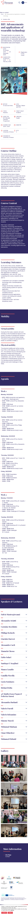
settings (12, 910)
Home (2, 14)
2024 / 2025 (6, 126)
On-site (5, 105)
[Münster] (5, 888)
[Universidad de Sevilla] (4, 878)
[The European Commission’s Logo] (9, 896)
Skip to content (4, 12)
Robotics (5, 112)
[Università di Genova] (17, 878)
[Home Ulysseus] (7, 2)
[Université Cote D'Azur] (10, 878)
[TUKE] (5, 883)
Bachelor (18, 105)
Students (18, 112)
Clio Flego (8, 855)
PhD (19, 107)
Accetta (4, 912)
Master (23, 105)
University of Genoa (8, 132)
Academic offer (6, 19)
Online (11, 105)
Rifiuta (10, 912)
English (18, 118)
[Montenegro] (12, 888)
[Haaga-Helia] (21, 883)
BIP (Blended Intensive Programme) (6, 119)
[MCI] (13, 883)
